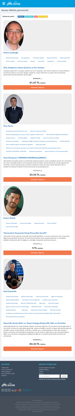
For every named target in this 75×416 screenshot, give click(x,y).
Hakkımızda (5, 368)
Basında (4, 375)
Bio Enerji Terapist (53, 303)
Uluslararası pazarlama (12, 141)
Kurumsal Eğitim (22, 138)
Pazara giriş (41, 61)
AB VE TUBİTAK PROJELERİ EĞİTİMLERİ (57, 134)
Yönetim (32, 61)
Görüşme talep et (37, 87)
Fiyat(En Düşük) (43, 16)
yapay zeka (25, 310)
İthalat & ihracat (10, 138)
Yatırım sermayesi (22, 61)
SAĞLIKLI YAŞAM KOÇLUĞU (28, 303)
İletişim (41, 373)
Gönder (64, 376)
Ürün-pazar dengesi (38, 58)
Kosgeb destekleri (11, 310)
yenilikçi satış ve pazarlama (50, 300)
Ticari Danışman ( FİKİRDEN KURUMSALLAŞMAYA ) (25, 158)
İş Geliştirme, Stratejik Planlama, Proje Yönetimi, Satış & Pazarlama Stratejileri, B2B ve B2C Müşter (33, 313)
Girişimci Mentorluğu (27, 296)
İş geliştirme (50, 61)
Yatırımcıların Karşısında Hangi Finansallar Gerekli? (25, 233)
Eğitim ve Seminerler (57, 296)
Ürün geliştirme (25, 58)
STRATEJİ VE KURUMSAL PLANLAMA (16, 151)
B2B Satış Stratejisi (55, 310)
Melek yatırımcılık (65, 58)
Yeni (36, 16)
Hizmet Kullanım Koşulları (47, 368)
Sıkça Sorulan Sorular (8, 373)
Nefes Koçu (42, 303)
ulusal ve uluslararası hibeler (38, 131)
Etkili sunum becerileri (42, 296)
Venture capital (10, 61)
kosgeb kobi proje (35, 138)
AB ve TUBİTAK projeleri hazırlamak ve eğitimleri (19, 144)
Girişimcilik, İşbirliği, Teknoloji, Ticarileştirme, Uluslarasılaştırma (39, 141)
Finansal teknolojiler (25, 223)
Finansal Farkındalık (11, 223)
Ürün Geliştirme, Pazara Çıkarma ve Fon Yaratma (23, 68)
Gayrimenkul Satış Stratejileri (39, 310)
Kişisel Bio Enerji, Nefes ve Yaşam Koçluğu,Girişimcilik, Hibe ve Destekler (34, 323)
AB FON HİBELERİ (65, 141)
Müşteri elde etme (52, 58)
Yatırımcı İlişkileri (51, 223)
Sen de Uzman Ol (6, 369)
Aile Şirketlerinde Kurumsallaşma (15, 316)
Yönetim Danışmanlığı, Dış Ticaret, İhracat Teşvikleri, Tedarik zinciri (24, 134)
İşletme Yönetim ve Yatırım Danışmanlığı (56, 151)
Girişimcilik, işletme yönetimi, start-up (16, 131)
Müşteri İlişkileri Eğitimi (12, 300)
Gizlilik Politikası (44, 369)
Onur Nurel (8, 126)
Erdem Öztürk (9, 218)
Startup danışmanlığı (12, 226)
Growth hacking (61, 61)
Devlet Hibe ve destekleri (51, 306)
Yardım (41, 371)
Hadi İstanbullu (9, 291)
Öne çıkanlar (29, 16)
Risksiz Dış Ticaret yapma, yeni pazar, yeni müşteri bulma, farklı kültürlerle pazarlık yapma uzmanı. (33, 148)
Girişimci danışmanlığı (12, 58)
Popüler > (21, 16)
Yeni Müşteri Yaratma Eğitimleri (31, 300)
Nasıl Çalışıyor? (6, 371)
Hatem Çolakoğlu (10, 53)
